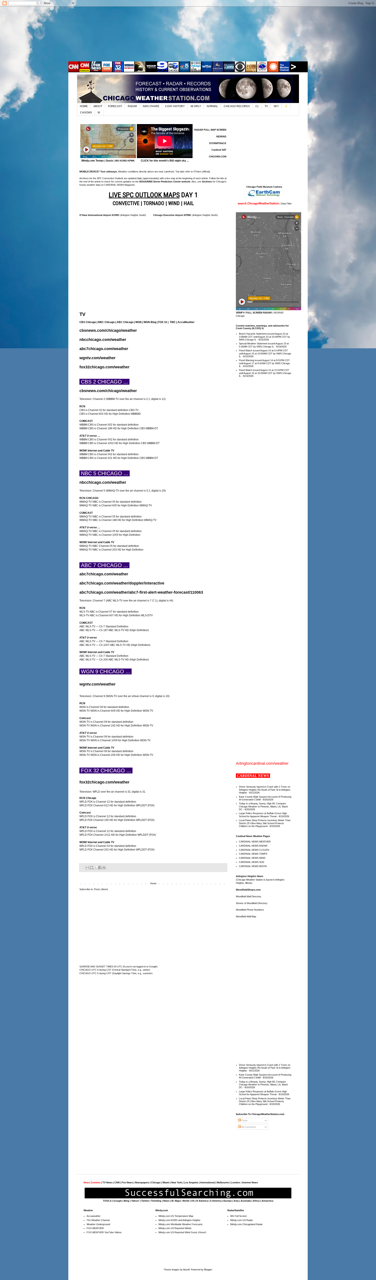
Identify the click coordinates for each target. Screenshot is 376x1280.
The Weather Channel (98, 1220)
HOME (84, 106)
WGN (138, 322)
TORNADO (153, 203)
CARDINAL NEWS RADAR (253, 845)
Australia (246, 1200)
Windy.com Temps (92, 160)
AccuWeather (186, 322)
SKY (276, 106)
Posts (244, 1120)
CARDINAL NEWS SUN (251, 862)
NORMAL (212, 106)
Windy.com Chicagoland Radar (246, 1224)
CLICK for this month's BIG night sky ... (165, 160)
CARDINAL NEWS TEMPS (253, 853)
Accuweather (94, 1216)
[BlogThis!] (91, 867)
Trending (156, 1200)
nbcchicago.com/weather (102, 339)
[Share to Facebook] (100, 867)
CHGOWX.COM (217, 156)
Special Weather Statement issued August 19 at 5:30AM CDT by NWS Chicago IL (264, 345)
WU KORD (121, 160)
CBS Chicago (87, 322)
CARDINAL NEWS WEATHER (255, 841)
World (185, 1200)
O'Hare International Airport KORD (99, 215)
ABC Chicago (125, 322)
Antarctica (267, 1200)
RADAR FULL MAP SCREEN (210, 129)
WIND (174, 203)
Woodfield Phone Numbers (250, 909)
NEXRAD (221, 136)
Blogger (208, 1269)
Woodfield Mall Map (246, 916)
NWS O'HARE (151, 106)
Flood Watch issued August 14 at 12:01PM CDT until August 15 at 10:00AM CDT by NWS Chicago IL (265, 373)
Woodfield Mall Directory (248, 896)
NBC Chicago (106, 322)
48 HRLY (195, 106)
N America (202, 1200)
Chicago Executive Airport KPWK (172, 215)
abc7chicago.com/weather (103, 349)
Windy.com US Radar (241, 1220)
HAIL (189, 203)
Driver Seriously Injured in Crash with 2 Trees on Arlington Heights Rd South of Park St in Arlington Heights (264, 789)
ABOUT (97, 106)
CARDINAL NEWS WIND (252, 858)
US (192, 1200)
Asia (236, 1200)
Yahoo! (135, 1200)
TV (266, 106)
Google (117, 1200)
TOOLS (107, 1200)
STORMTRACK (217, 143)
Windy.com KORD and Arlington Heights (179, 1220)
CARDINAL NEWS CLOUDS (254, 850)
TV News (107, 1182)
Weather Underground (98, 1224)
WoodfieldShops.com (248, 889)
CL (257, 106)
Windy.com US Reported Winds (174, 1228)
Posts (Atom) (101, 889)
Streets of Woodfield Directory (251, 903)
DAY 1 (153, 195)
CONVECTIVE (126, 203)
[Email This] (87, 867)
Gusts (109, 160)
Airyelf (186, 1269)
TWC (173, 322)
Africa (256, 1200)
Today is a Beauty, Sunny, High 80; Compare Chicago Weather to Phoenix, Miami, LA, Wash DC (263, 806)
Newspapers (142, 1182)
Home (153, 883)
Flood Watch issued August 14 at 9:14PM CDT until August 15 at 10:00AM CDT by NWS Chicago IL (265, 353)
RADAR (132, 106)
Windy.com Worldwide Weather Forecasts (180, 1224)
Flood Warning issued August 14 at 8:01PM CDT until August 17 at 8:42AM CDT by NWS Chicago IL (264, 363)
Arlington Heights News (249, 876)
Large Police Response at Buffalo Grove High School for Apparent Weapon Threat (263, 814)
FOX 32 (162, 322)
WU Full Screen (238, 1216)
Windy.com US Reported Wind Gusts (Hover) (182, 1232)
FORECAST (115, 106)
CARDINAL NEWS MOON (253, 866)
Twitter (145, 1200)
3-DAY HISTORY (175, 106)
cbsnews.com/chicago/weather (108, 330)
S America (216, 1200)
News (166, 1200)
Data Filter (286, 203)
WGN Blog (150, 322)
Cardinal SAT (219, 149)
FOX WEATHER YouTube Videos (104, 1232)
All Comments (248, 1127)
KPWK (131, 160)
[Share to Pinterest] (104, 867)
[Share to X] (96, 867)
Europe (227, 1200)
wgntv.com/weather (97, 358)
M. (99, 112)
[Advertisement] (188, 34)
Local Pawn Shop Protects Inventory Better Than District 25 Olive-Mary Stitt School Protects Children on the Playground (264, 823)
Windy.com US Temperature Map (175, 1216)
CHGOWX (86, 112)
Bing (126, 1200)
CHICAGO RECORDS (237, 106)
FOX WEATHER (95, 1228)
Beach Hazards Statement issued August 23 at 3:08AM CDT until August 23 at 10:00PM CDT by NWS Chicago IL (264, 336)
